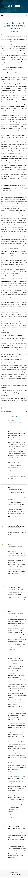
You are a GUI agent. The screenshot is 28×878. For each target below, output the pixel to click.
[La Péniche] (14, 6)
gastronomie (11, 407)
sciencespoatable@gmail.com (16, 776)
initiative (18, 407)
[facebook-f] (7, 874)
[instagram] (12, 874)
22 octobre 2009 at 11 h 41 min (15, 830)
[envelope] (17, 874)
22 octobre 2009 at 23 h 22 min (15, 529)
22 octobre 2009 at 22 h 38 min (15, 546)
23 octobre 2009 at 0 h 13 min (15, 489)
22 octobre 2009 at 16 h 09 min (15, 613)
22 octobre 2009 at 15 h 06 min (15, 660)
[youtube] (20, 874)
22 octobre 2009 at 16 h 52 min (15, 589)
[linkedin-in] (15, 874)
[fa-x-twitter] (10, 874)
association (4, 407)
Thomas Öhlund (7, 411)
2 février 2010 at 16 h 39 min (15, 422)
